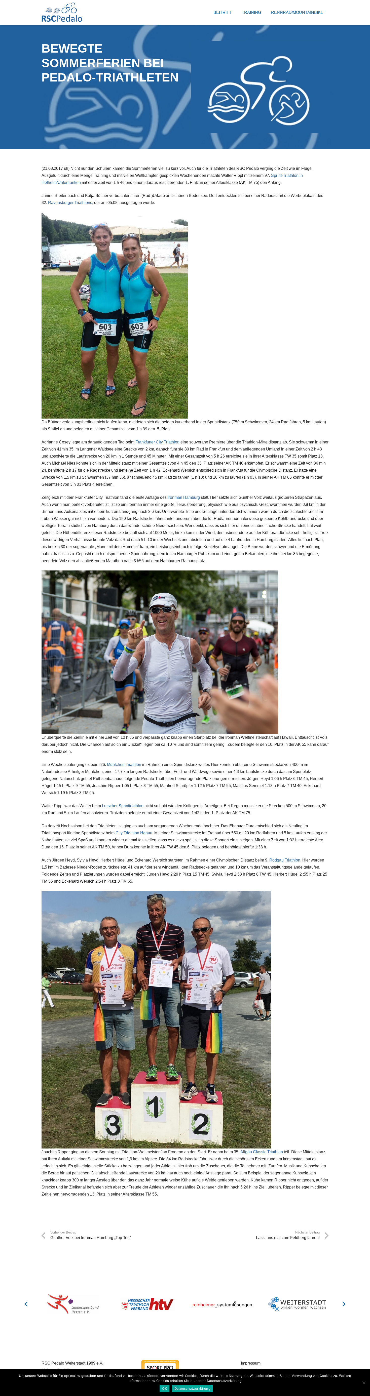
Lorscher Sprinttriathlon (123, 806)
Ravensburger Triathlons (70, 202)
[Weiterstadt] (297, 1304)
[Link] (62, 13)
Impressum (251, 1363)
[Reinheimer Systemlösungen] (222, 1304)
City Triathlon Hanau (134, 833)
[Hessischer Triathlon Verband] (147, 1304)
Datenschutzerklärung (192, 1388)
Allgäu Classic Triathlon (261, 1152)
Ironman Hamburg (184, 497)
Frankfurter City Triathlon (157, 442)
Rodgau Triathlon (284, 860)
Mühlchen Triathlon (124, 764)
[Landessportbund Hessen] (73, 1304)
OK (164, 1388)
